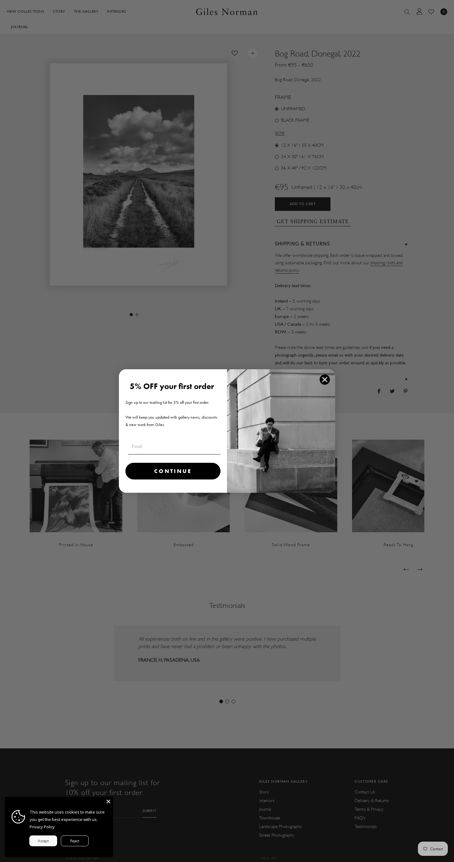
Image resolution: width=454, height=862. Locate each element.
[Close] (108, 801)
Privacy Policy (42, 827)
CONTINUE (173, 471)
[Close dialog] (324, 379)
